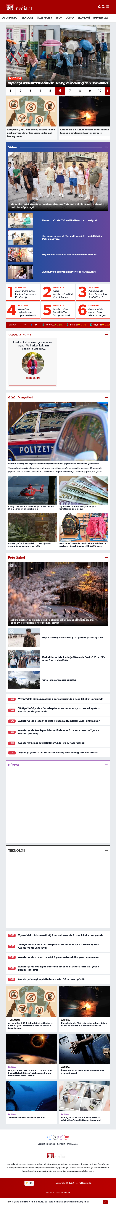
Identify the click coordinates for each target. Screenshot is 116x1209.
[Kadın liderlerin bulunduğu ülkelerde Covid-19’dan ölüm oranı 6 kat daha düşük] (24, 658)
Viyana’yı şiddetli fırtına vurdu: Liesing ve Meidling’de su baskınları (58, 752)
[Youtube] (66, 1137)
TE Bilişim (65, 1192)
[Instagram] (60, 1137)
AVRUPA (65, 1020)
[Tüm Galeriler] (106, 557)
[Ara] (103, 7)
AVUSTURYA (9, 17)
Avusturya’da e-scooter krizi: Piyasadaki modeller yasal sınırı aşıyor (59, 721)
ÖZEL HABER (44, 17)
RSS (31, 1183)
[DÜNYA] (106, 765)
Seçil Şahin (33, 378)
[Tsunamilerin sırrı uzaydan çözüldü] (31, 1096)
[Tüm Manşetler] (106, 397)
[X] (55, 1137)
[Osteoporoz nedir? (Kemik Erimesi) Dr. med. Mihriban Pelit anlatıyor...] (20, 237)
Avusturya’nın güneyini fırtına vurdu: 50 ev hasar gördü (51, 743)
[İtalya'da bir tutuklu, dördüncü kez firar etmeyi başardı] (84, 1049)
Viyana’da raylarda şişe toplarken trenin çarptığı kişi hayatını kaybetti (27, 312)
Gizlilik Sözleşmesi (46, 1144)
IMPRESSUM (100, 17)
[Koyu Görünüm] (99, 7)
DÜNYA (70, 17)
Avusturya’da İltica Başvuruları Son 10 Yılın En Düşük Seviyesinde (98, 294)
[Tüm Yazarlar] (106, 334)
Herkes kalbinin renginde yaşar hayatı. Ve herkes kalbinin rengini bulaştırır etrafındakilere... (32, 346)
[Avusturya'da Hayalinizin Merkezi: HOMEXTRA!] (20, 271)
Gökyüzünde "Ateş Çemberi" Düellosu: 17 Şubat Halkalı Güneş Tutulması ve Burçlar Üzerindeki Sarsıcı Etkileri (30, 1073)
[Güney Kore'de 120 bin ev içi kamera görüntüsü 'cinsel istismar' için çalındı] (84, 1096)
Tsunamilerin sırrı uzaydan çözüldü (26, 1118)
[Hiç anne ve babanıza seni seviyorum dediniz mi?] (20, 254)
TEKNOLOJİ (26, 17)
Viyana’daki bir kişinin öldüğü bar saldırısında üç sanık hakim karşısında (60, 699)
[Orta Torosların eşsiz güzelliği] (24, 680)
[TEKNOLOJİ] (106, 850)
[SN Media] (19, 7)
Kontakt (61, 1144)
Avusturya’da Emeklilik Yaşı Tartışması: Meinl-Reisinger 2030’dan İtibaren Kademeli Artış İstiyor (63, 312)
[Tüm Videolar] (106, 147)
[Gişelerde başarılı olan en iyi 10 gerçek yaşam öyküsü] (24, 637)
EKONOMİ (84, 17)
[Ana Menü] (107, 7)
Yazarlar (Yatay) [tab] (19, 334)
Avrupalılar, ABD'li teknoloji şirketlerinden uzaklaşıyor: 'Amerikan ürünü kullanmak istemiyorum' (30, 1025)
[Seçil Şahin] (32, 363)
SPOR (59, 17)
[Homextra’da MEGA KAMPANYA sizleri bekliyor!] (20, 220)
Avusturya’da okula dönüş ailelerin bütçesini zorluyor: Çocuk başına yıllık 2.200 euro (98, 312)
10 (100, 90)
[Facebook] (49, 1137)
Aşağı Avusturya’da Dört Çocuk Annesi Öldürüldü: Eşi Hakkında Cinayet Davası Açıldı (63, 294)
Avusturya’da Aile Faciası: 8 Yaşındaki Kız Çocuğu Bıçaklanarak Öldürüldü (25, 294)
